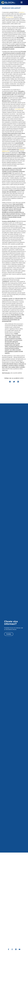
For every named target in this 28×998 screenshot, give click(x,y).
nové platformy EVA (19, 109)
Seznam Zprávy (10, 17)
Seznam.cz (21, 12)
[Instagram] (12, 949)
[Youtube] (19, 949)
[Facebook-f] (8, 949)
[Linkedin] (15, 949)
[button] (9, 381)
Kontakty (8, 634)
